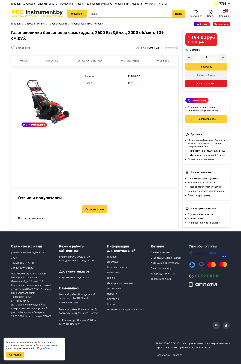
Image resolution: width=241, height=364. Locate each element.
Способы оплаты (48, 3)
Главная (16, 3)
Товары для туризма (163, 273)
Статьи (163, 3)
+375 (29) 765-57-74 (22, 268)
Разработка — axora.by (169, 355)
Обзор (24, 61)
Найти (178, 13)
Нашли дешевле (206, 119)
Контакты (150, 3)
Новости (137, 3)
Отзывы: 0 (163, 61)
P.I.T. (130, 83)
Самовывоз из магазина (201, 159)
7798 (222, 3)
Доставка (29, 3)
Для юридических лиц (99, 3)
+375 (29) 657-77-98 (22, 263)
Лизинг (80, 3)
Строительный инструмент (166, 257)
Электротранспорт (162, 268)
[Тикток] (226, 325)
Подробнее (43, 348)
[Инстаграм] (216, 325)
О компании (122, 3)
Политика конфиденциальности (125, 309)
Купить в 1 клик (206, 75)
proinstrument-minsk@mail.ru (27, 252)
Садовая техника (161, 252)
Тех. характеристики (89, 61)
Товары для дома (161, 278)
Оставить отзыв (94, 209)
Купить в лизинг (206, 83)
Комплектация (130, 61)
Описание (52, 61)
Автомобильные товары (165, 263)
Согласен (15, 354)
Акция (203, 24)
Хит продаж (221, 24)
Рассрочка (66, 3)
